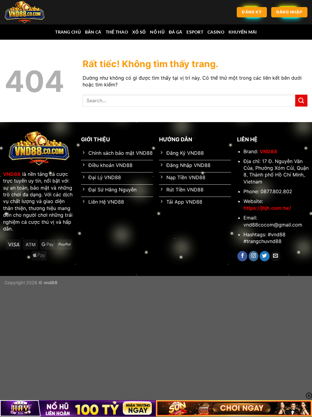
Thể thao (117, 31)
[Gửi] (301, 101)
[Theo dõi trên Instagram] (254, 256)
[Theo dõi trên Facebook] (242, 256)
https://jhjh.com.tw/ (267, 208)
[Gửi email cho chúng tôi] (276, 256)
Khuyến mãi (243, 31)
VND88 (12, 174)
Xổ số (139, 31)
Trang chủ (68, 31)
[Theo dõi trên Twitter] (265, 256)
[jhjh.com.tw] (35, 12)
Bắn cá (93, 31)
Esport (194, 31)
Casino (215, 31)
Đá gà (175, 31)
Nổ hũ (157, 31)
